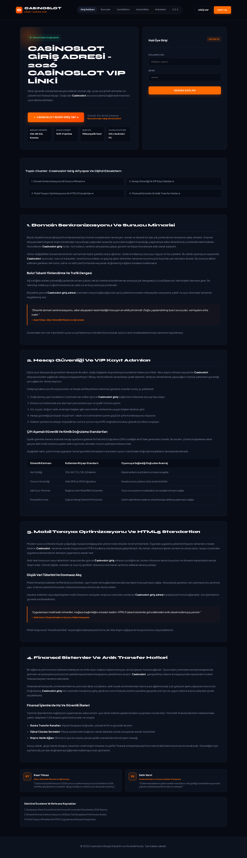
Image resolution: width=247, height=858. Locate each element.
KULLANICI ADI (156, 55)
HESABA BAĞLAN (185, 90)
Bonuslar (105, 9)
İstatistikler (142, 9)
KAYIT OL (222, 10)
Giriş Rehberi (87, 9)
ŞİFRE (152, 70)
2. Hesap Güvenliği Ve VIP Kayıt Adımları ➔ (151, 181)
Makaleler (160, 9)
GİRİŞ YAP (203, 10)
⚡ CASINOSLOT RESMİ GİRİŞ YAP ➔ (56, 117)
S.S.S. (175, 9)
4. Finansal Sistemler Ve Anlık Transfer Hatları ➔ (154, 193)
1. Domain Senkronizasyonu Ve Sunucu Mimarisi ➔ (58, 181)
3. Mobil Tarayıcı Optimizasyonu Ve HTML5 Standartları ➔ (62, 193)
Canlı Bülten (123, 9)
